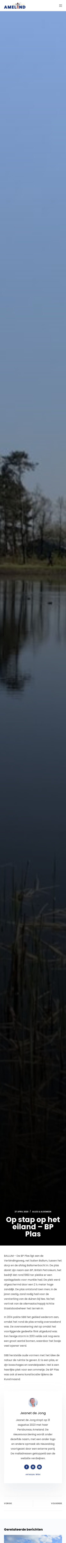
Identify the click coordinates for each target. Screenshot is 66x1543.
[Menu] (60, 5)
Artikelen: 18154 (32, 1474)
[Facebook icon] (26, 1467)
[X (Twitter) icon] (39, 1467)
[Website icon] (33, 1467)
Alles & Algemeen (41, 1211)
